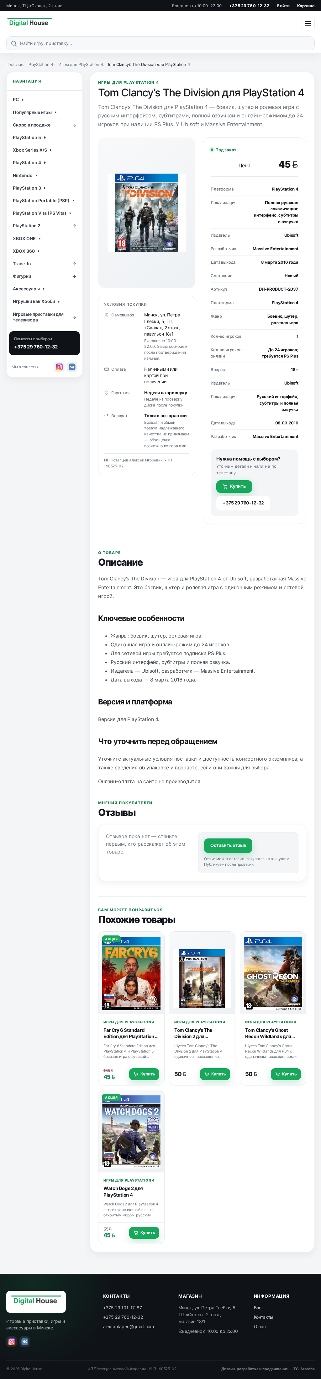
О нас (260, 1326)
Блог (258, 1307)
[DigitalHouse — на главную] (29, 23)
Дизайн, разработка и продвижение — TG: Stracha (268, 1368)
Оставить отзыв (228, 845)
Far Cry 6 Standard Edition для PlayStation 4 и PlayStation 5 (130, 1036)
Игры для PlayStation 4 (80, 64)
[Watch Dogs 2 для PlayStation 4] (131, 1131)
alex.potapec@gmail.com (128, 1326)
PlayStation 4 (41, 64)
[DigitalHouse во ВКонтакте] (72, 367)
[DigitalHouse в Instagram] (59, 367)
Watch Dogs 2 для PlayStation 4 (123, 1191)
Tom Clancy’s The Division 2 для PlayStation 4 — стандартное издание (199, 1039)
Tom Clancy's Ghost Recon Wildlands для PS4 (268, 1036)
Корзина (306, 5)
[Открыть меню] (308, 23)
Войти (283, 5)
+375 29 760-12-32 (249, 5)
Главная (15, 64)
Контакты (264, 1317)
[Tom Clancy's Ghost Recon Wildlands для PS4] (273, 973)
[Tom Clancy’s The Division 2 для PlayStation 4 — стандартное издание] (202, 973)
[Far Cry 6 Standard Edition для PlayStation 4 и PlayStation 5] (131, 973)
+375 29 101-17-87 (122, 1307)
